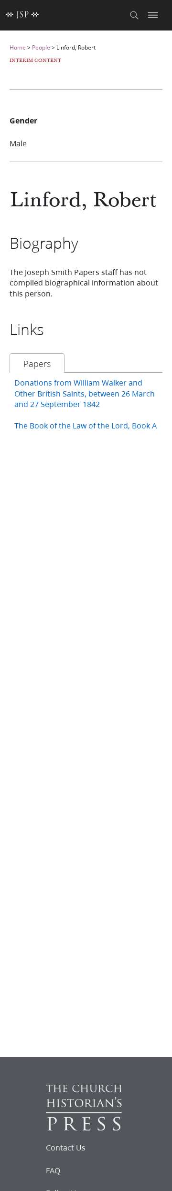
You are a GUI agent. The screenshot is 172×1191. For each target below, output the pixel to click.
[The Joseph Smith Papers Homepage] (22, 15)
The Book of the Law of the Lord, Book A (85, 425)
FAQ (53, 1170)
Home (18, 47)
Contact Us (66, 1147)
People (41, 47)
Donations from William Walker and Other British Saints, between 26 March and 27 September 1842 (84, 393)
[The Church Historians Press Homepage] (84, 1127)
